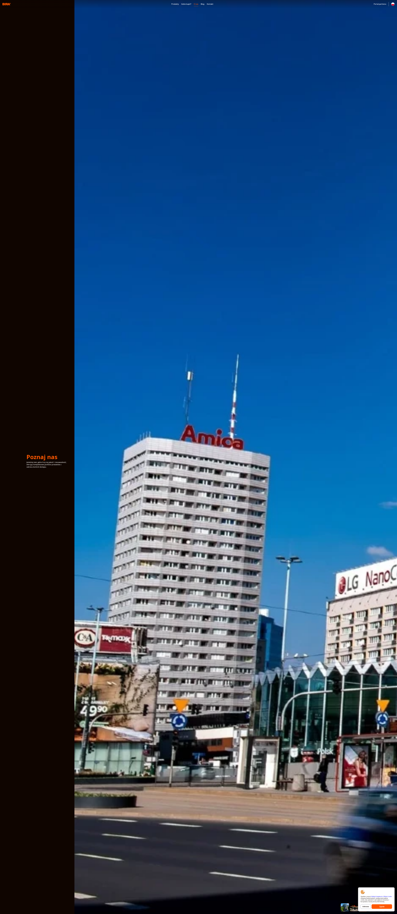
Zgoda (381, 906)
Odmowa (365, 906)
